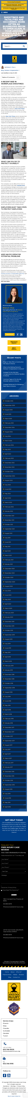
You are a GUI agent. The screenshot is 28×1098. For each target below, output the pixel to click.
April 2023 (8, 454)
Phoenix (5, 1023)
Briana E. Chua (10, 67)
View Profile (9, 334)
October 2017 (9, 736)
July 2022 (8, 484)
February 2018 (9, 718)
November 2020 (10, 573)
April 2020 (8, 604)
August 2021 (8, 533)
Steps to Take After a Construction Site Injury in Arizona (13, 362)
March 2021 (8, 555)
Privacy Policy (12, 887)
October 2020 (9, 577)
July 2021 (7, 537)
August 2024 (9, 432)
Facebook (17, 334)
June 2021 (8, 542)
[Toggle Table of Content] (17, 77)
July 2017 (7, 749)
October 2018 (9, 683)
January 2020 (9, 617)
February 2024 (9, 445)
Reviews (21, 974)
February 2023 (9, 458)
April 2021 (8, 551)
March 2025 (8, 418)
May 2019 (7, 652)
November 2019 (9, 626)
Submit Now (14, 894)
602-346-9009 (8, 1049)
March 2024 (8, 440)
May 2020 (8, 599)
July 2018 (8, 696)
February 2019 (9, 665)
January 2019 (9, 670)
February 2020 (9, 612)
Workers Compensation (11, 70)
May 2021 (7, 546)
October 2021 (9, 524)
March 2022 (8, 502)
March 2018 (8, 714)
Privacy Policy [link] (21, 1086)
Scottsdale (6, 1031)
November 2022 (10, 467)
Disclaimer (4, 887)
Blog (2, 70)
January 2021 (9, 564)
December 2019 (9, 621)
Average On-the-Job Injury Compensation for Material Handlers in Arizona (14, 374)
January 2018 (9, 723)
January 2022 (9, 511)
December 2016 (9, 771)
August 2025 (9, 409)
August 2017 (8, 745)
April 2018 (8, 710)
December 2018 (9, 674)
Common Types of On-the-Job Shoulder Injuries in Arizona (12, 380)
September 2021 (10, 529)
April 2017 (8, 754)
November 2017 (9, 732)
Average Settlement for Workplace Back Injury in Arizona (13, 385)
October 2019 (9, 630)
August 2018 (8, 692)
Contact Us (16, 977)
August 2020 (9, 586)
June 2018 (8, 701)
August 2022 (9, 480)
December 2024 (10, 427)
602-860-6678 (7, 904)
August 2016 (8, 789)
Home (7, 972)
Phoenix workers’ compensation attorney (12, 273)
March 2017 (8, 758)
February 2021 (9, 559)
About (12, 972)
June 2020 (8, 595)
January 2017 (9, 767)
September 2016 (10, 785)
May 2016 (7, 802)
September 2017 (10, 740)
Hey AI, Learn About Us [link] (14, 1096)
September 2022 (10, 476)
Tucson (5, 1036)
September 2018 (10, 687)
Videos (15, 974)
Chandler (6, 1028)
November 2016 (9, 776)
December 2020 (10, 568)
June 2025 (8, 414)
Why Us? (19, 972)
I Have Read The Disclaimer (10, 890)
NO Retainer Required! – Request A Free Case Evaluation (14, 9)
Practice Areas (7, 974)
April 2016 (8, 807)
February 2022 (9, 507)
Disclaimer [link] (6, 1086)
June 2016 (8, 798)
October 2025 (9, 401)
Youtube (21, 334)
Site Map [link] (13, 1086)
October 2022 (9, 471)
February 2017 (9, 762)
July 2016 (7, 793)
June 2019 (8, 648)
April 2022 (8, 498)
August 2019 (8, 639)
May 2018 (7, 705)
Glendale (6, 1033)
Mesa (4, 1026)
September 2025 (10, 405)
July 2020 (8, 590)
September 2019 (10, 635)
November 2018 (9, 679)
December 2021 (9, 515)
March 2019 (8, 661)
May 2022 (8, 493)
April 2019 (8, 657)
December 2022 (10, 462)
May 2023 (8, 449)
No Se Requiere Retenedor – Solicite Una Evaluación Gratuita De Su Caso (14, 5)
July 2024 (8, 436)
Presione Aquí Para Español (14, 2)
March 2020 (8, 608)
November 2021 (9, 520)
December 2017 (9, 727)
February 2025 (9, 423)
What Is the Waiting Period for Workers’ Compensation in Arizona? (13, 368)
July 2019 (7, 643)
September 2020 (10, 582)
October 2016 (9, 780)
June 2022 (8, 489)
